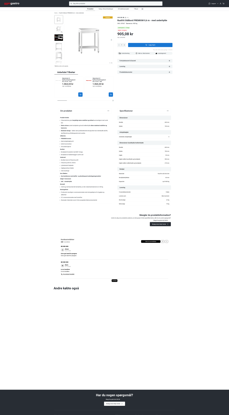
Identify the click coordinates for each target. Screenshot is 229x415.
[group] (58, 19)
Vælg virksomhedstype (106, 9)
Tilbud (136, 9)
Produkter (90, 9)
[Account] (220, 3)
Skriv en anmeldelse (150, 241)
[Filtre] (162, 241)
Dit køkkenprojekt (123, 9)
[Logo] (11, 3)
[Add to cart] (80, 94)
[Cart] (223, 3)
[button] (113, 100)
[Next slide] (111, 40)
